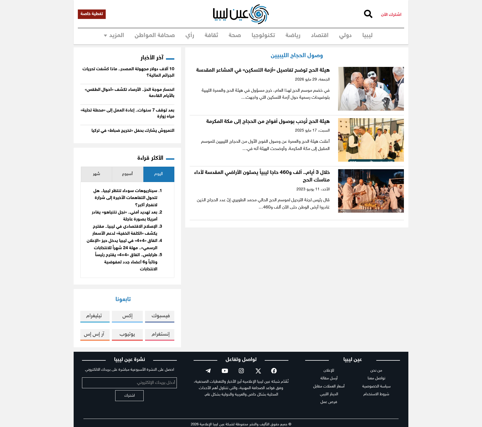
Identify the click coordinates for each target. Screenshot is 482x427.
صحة (235, 36)
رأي (189, 36)
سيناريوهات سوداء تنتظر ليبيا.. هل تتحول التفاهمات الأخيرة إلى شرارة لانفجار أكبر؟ (125, 198)
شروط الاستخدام (376, 394)
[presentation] (158, 174)
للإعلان (329, 370)
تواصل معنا (376, 378)
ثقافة (211, 36)
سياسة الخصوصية (376, 386)
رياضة (293, 36)
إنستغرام (161, 334)
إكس (127, 316)
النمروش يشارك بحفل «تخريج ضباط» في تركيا (132, 131)
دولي (345, 36)
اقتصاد (320, 36)
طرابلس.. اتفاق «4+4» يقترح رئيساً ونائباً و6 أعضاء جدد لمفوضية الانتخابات (126, 262)
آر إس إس (94, 334)
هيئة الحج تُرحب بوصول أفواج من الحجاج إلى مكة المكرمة (268, 121)
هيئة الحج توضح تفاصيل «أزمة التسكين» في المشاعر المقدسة (263, 70)
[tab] (158, 174)
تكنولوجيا (263, 36)
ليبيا (367, 36)
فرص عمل (328, 402)
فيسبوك (161, 316)
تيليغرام (94, 316)
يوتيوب (127, 334)
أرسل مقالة (329, 378)
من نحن (376, 370)
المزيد (116, 36)
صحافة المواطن (155, 36)
